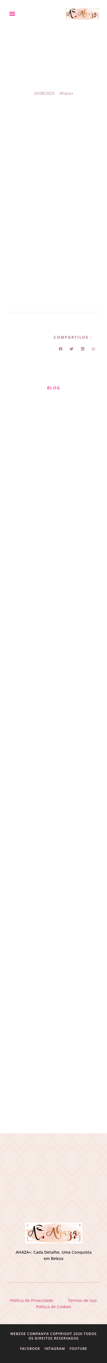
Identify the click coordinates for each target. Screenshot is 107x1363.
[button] (12, 14)
